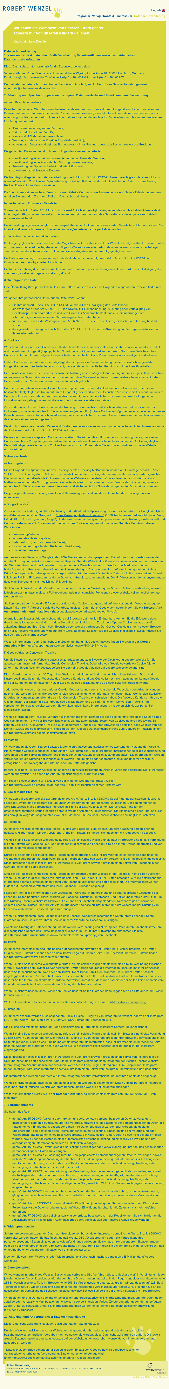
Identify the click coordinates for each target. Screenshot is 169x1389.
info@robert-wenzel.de (26, 1371)
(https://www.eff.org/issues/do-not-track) (41, 784)
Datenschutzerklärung (149, 16)
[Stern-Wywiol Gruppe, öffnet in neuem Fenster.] (156, 1368)
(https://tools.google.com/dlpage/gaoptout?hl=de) (84, 611)
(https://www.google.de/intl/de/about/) (80, 515)
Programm (83, 16)
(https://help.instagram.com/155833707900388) (119, 1093)
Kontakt (108, 16)
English (156, 10)
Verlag (96, 16)
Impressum (124, 16)
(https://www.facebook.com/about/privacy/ (69, 935)
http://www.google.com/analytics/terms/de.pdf (41, 1357)
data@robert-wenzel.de (28, 77)
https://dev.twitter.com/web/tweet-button (42, 956)
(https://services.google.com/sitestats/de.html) (45, 732)
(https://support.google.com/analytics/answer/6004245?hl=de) (66, 645)
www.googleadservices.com (34, 728)
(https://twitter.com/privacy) (128, 1002)
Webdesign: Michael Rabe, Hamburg (150, 1377)
